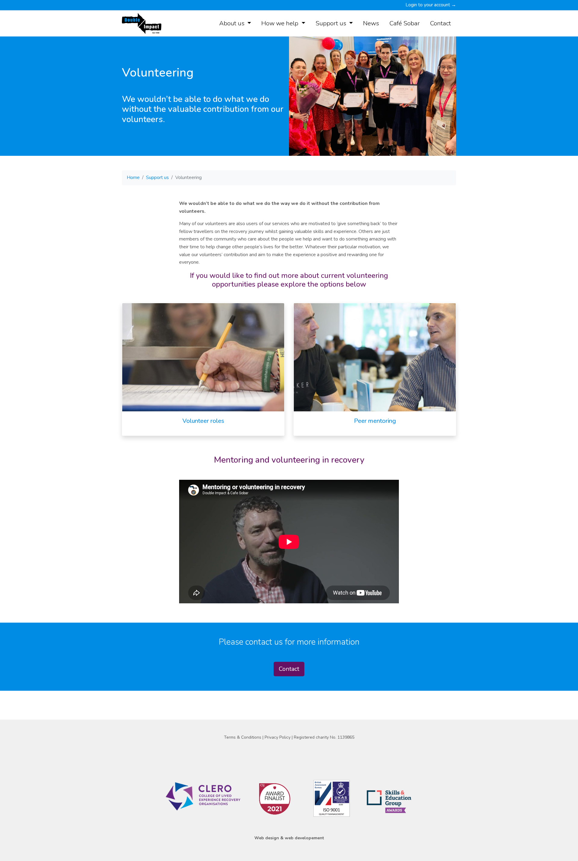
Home (133, 177)
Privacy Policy (278, 737)
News (371, 23)
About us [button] (232, 23)
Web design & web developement (289, 838)
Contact (440, 23)
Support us (157, 177)
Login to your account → (431, 5)
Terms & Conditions (243, 737)
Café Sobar (404, 23)
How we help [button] (280, 23)
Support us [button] (331, 23)
